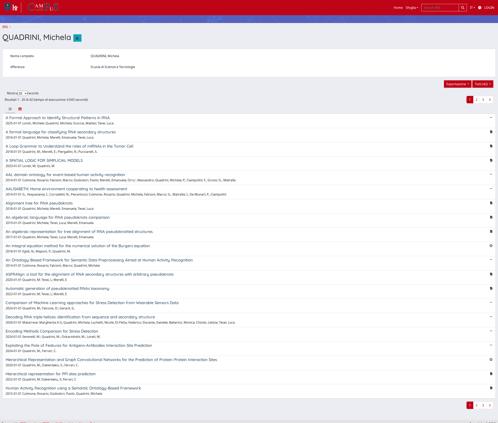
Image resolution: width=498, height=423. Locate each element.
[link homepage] (11, 7)
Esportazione (456, 84)
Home (398, 7)
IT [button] (471, 7)
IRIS (5, 27)
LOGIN (489, 7)
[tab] (10, 109)
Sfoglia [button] (411, 7)
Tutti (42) (481, 84)
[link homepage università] (43, 7)
